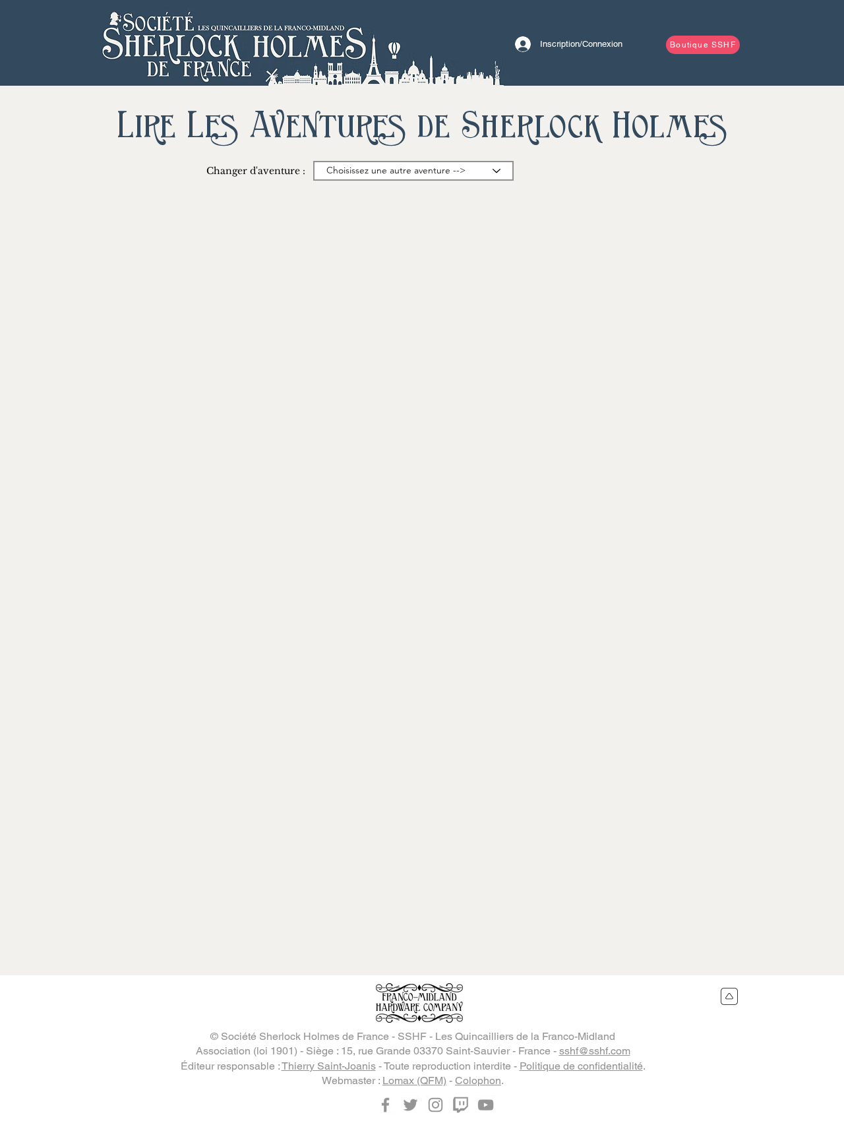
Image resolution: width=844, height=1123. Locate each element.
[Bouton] (234, 43)
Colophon (478, 1080)
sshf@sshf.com (594, 1051)
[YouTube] (485, 1104)
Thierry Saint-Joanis (329, 1066)
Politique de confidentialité (581, 1066)
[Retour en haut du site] (729, 996)
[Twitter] (410, 1104)
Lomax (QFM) (414, 1080)
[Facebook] (385, 1104)
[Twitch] (460, 1104)
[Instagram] (435, 1104)
